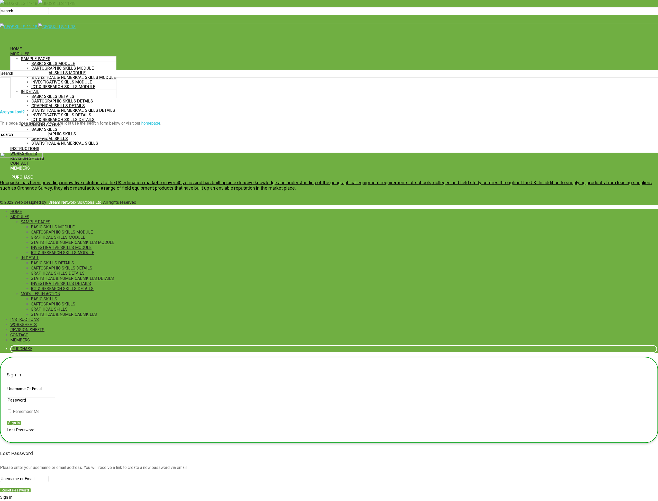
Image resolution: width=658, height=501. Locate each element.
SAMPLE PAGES (35, 58)
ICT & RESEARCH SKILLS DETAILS (62, 288)
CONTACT (19, 334)
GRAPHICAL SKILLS (49, 138)
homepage (150, 123)
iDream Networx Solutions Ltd (74, 202)
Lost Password (20, 430)
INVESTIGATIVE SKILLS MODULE (61, 82)
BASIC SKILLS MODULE (53, 63)
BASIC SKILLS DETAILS (52, 96)
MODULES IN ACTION (40, 293)
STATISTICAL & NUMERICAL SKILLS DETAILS (73, 110)
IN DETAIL (30, 91)
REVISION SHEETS (27, 329)
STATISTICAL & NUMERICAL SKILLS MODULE (73, 77)
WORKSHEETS (23, 324)
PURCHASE (22, 177)
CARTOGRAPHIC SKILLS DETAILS (62, 101)
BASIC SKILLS (44, 129)
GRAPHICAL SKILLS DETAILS (58, 105)
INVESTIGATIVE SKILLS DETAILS (61, 115)
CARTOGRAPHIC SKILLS (53, 134)
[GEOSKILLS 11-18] (38, 3)
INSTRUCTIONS (24, 148)
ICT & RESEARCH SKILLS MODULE (63, 86)
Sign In (6, 497)
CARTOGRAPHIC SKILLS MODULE (62, 68)
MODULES (20, 53)
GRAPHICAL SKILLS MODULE (58, 72)
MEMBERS (20, 340)
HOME (16, 49)
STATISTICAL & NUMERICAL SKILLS (64, 143)
